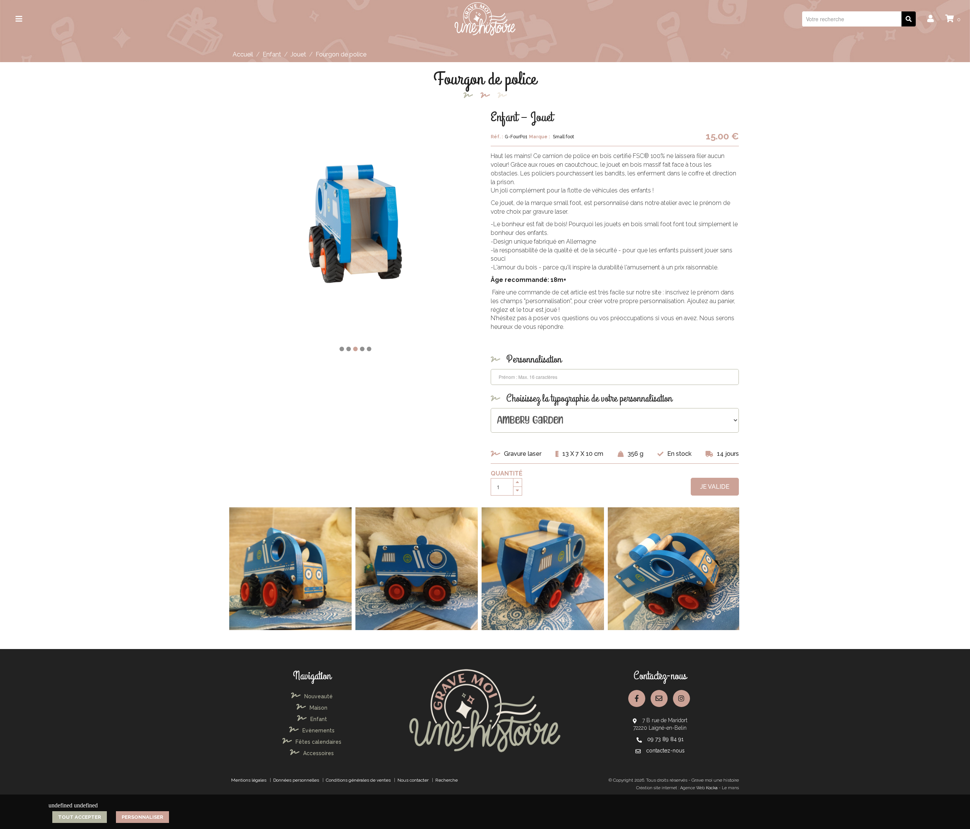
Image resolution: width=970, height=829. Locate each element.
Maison (318, 708)
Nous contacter (413, 780)
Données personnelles (296, 780)
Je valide (714, 486)
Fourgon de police (341, 54)
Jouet (298, 54)
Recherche (446, 780)
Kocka (712, 787)
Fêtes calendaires (318, 742)
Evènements (318, 730)
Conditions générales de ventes (358, 780)
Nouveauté (318, 696)
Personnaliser (142, 817)
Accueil (243, 54)
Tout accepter (79, 817)
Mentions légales (248, 780)
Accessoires (318, 753)
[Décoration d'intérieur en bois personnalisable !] (485, 18)
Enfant (272, 54)
